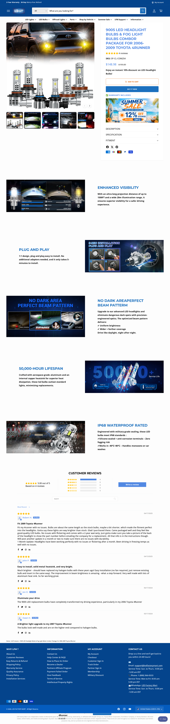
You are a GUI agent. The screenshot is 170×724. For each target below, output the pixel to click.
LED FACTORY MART (19, 709)
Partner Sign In (95, 668)
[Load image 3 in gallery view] (50, 120)
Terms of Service (54, 678)
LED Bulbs (43, 19)
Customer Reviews (15, 657)
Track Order (93, 664)
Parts (72, 19)
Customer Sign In (96, 661)
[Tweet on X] (112, 147)
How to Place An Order (57, 661)
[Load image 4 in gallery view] (68, 120)
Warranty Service (14, 668)
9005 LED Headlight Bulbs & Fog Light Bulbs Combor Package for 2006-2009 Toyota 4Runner (48, 641)
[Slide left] (85, 106)
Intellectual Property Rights (60, 682)
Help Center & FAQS (56, 657)
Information (136, 19)
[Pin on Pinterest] (116, 147)
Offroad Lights (58, 19)
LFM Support (120, 19)
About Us (10, 654)
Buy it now (132, 89)
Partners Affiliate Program (59, 668)
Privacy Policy (12, 675)
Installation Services (15, 678)
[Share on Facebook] (107, 147)
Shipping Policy (13, 664)
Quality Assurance (14, 671)
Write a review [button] (132, 484)
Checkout (92, 657)
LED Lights (29, 19)
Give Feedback (54, 675)
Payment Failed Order (57, 671)
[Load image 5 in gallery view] (86, 120)
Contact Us (52, 654)
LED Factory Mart (149, 685)
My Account (159, 2)
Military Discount (96, 675)
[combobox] (97, 11)
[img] (23, 513)
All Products (15, 641)
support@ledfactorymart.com (148, 665)
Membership (94, 671)
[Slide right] (89, 106)
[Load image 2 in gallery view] (32, 120)
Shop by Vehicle (86, 19)
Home (8, 641)
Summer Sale (104, 19)
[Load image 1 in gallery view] (14, 120)
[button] (8, 11)
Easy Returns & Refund (17, 661)
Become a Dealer (55, 664)
